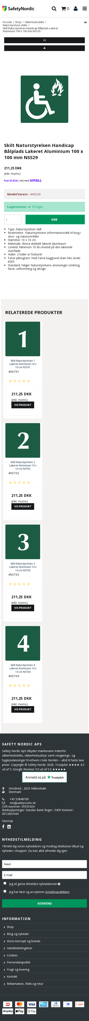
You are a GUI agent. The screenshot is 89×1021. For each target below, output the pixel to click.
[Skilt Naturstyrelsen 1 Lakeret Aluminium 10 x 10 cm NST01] (22, 339)
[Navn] (44, 864)
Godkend (44, 903)
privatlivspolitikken (57, 892)
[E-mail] (44, 875)
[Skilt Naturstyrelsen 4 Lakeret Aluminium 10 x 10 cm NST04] (22, 643)
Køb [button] (54, 219)
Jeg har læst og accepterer (39, 892)
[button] (44, 40)
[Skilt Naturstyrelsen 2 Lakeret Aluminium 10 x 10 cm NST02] (22, 440)
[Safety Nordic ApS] (22, 9)
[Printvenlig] (85, 22)
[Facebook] (3, 826)
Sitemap (7, 821)
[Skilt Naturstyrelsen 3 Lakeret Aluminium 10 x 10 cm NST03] (22, 542)
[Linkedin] (9, 826)
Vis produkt (22, 405)
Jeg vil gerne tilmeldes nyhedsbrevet (39, 883)
